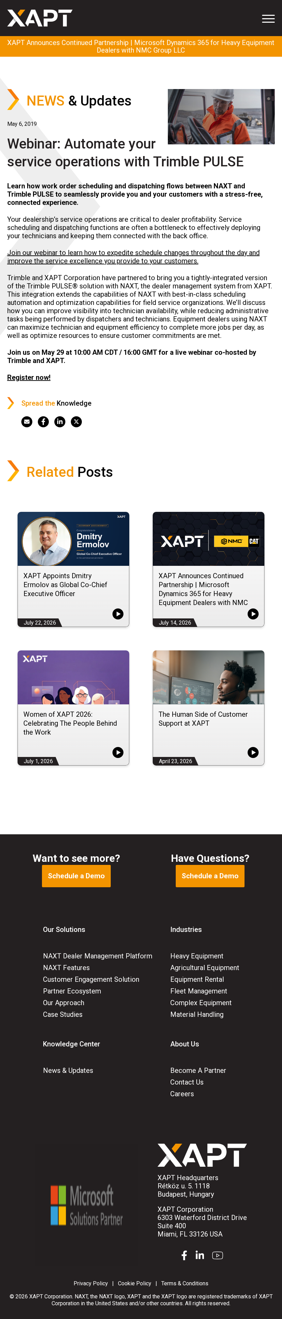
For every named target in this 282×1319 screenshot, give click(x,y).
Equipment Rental (197, 979)
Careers (182, 1094)
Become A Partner (198, 1070)
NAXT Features (66, 968)
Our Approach (63, 1003)
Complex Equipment (201, 1003)
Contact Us (187, 1082)
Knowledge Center (71, 1044)
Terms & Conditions (184, 1283)
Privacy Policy (91, 1283)
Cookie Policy (134, 1283)
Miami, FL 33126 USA (202, 1221)
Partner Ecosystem (72, 991)
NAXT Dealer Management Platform (97, 956)
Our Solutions (64, 929)
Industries (186, 929)
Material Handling (197, 1014)
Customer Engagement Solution (91, 979)
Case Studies (63, 1014)
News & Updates (68, 1070)
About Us (184, 1044)
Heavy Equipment (197, 956)
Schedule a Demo (76, 876)
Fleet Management (198, 991)
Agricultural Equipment (204, 968)
